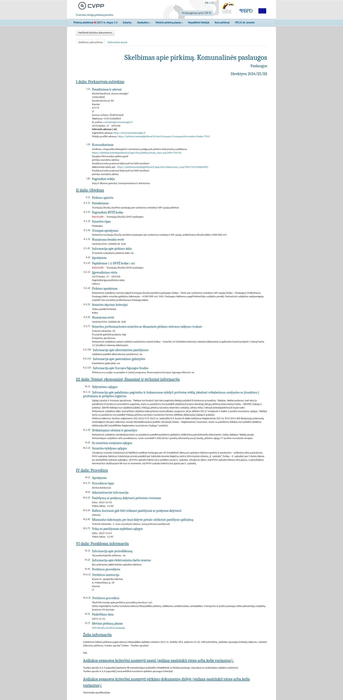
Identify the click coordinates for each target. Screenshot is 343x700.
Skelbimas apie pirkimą (90, 42)
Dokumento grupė (117, 42)
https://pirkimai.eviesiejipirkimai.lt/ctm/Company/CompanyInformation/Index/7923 (164, 136)
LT (212, 3)
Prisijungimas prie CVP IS (196, 13)
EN (206, 3)
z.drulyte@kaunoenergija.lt (118, 122)
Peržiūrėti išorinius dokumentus (95, 32)
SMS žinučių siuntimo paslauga (108, 628)
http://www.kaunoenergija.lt (129, 133)
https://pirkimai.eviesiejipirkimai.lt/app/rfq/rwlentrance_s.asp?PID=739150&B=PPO (162, 167)
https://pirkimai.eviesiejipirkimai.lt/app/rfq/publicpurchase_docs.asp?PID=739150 (136, 153)
